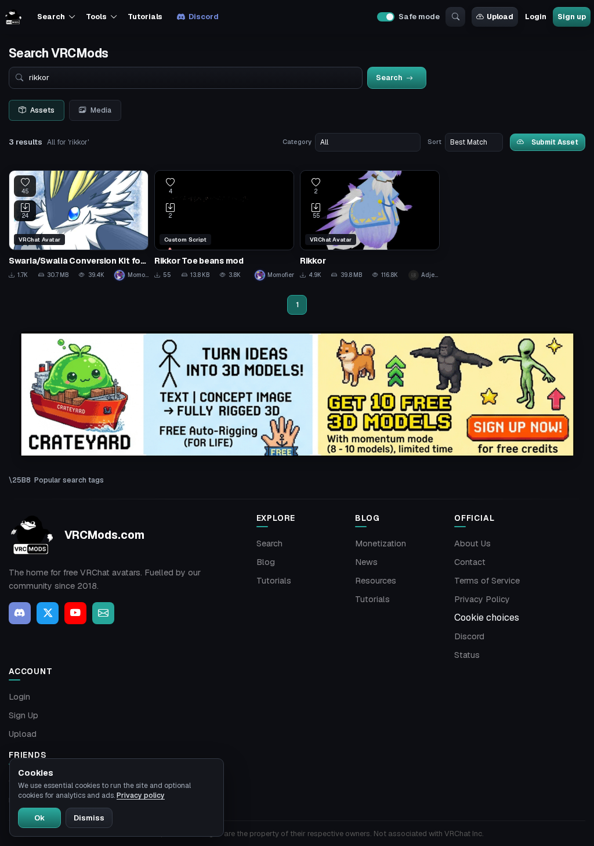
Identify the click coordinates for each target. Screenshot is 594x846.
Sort (434, 142)
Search (269, 543)
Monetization (380, 543)
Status (467, 655)
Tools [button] (96, 16)
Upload (500, 16)
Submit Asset (554, 142)
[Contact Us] (103, 613)
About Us (472, 543)
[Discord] (20, 613)
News (366, 562)
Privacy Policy (482, 599)
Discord (203, 16)
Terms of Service (487, 580)
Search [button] (50, 16)
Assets (42, 110)
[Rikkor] (370, 225)
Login (535, 16)
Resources (375, 580)
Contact (470, 562)
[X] (48, 613)
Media (100, 110)
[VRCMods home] (13, 17)
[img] (297, 395)
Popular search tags (69, 480)
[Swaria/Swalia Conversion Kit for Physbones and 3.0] (78, 225)
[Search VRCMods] (455, 17)
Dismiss (89, 818)
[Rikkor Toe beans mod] (224, 225)
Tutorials (145, 16)
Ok (39, 818)
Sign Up (23, 715)
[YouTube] (75, 613)
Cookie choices (486, 617)
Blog (265, 562)
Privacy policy (141, 795)
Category (297, 142)
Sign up (571, 16)
